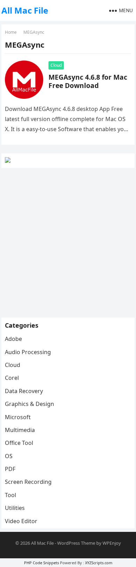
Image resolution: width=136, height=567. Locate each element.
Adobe (13, 339)
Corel (12, 378)
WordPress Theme (76, 543)
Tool (10, 495)
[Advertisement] (68, 243)
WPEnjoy (112, 543)
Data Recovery (24, 391)
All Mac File (24, 10)
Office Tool (19, 443)
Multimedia (20, 430)
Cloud (56, 65)
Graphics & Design (29, 404)
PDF (10, 469)
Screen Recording (28, 482)
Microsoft (18, 417)
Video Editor (21, 521)
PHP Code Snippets (41, 562)
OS (9, 456)
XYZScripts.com (98, 562)
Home (11, 32)
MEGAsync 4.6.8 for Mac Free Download (87, 81)
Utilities (15, 508)
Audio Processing (28, 352)
